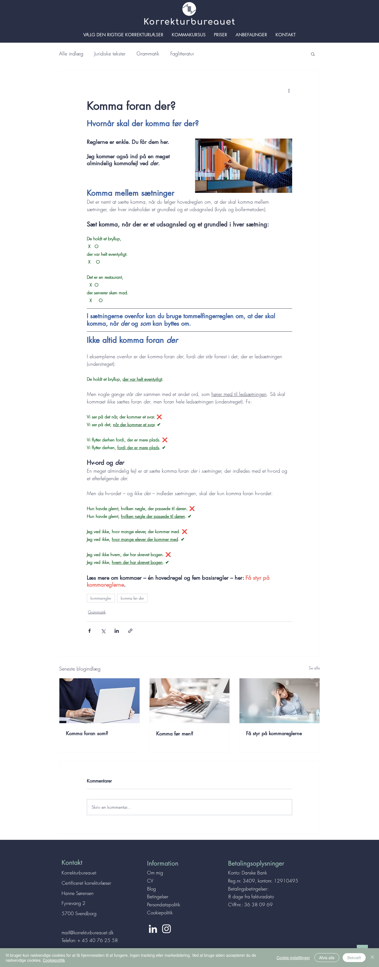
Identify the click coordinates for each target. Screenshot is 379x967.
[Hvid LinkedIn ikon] (153, 929)
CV (150, 881)
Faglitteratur (182, 53)
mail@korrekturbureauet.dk (87, 932)
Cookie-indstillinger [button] (293, 957)
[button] (312, 54)
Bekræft (354, 957)
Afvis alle (327, 957)
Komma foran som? (87, 733)
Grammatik (148, 53)
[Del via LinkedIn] (116, 630)
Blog (151, 889)
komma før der (132, 598)
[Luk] (372, 958)
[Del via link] (130, 630)
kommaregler (100, 598)
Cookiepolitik (160, 912)
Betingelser (157, 896)
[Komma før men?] (190, 700)
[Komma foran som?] (99, 700)
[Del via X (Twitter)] (103, 630)
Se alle (314, 668)
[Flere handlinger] (288, 90)
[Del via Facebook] (89, 630)
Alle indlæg (71, 53)
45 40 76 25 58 (100, 940)
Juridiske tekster (109, 53)
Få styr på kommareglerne (274, 733)
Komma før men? (174, 733)
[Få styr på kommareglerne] (279, 700)
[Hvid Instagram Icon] (166, 929)
